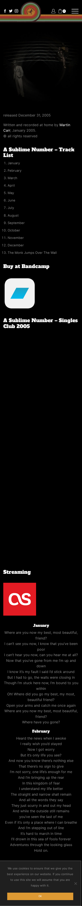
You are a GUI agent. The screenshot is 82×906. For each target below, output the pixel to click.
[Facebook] (5, 11)
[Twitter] (10, 11)
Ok (40, 896)
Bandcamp (35, 266)
